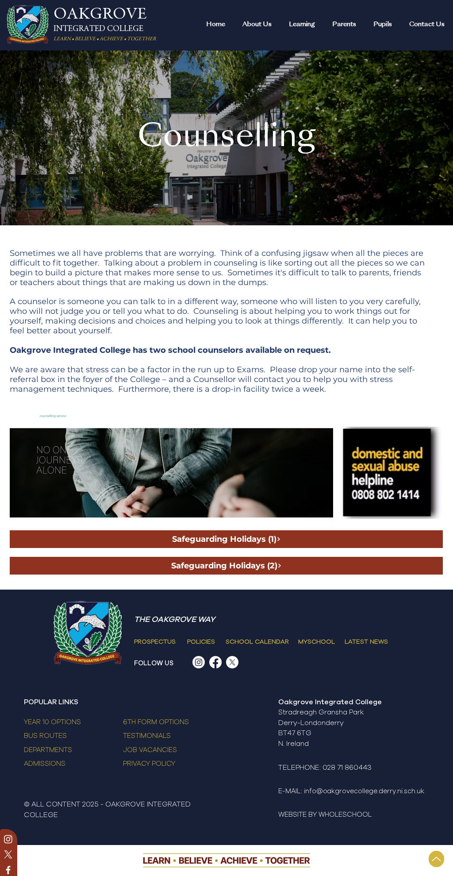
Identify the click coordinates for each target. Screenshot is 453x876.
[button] (257, 24)
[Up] (436, 859)
